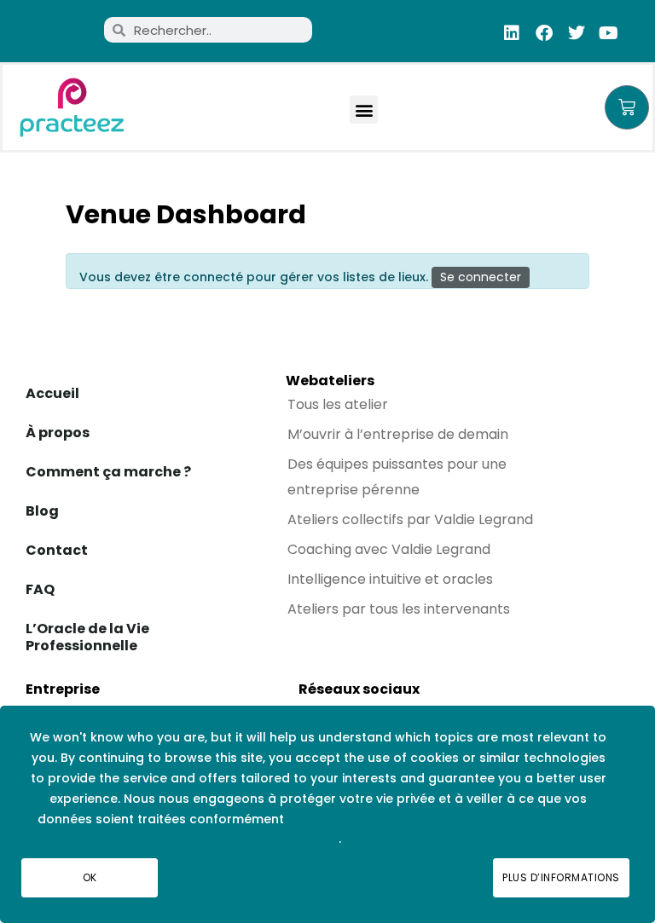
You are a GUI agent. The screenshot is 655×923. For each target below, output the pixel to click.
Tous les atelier (337, 404)
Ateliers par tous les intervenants (398, 609)
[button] (364, 109)
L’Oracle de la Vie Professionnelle (87, 637)
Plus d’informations (561, 877)
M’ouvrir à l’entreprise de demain (397, 434)
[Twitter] (576, 33)
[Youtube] (609, 33)
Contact (57, 550)
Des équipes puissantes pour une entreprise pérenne (397, 476)
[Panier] (627, 107)
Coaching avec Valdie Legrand (388, 549)
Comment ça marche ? (108, 472)
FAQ (40, 589)
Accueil (52, 393)
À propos (58, 432)
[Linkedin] (512, 33)
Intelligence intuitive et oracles (390, 579)
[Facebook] (544, 33)
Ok (90, 877)
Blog (42, 511)
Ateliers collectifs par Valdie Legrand (410, 519)
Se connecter (480, 277)
